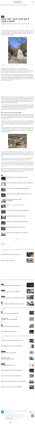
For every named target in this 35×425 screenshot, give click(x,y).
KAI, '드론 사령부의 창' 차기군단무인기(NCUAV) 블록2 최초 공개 (17, 210)
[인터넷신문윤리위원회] (31, 412)
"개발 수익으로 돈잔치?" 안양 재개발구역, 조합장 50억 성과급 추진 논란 (18, 193)
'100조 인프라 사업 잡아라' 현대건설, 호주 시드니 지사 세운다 (16, 232)
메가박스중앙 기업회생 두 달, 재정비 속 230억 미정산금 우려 (11, 370)
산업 (5, 5)
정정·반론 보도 (6, 412)
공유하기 (18, 239)
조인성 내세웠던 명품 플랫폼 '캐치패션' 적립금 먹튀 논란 (16, 216)
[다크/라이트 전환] (1, 2)
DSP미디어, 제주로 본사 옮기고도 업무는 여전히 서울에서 (11, 375)
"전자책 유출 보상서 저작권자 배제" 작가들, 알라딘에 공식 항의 (17, 221)
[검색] (3, 2)
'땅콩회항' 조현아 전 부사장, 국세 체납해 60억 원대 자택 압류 (16, 177)
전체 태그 (13, 412)
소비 (15, 5)
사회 (20, 5)
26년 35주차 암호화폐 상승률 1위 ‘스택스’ (8, 365)
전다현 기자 (2, 243)
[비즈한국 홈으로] (17, 2)
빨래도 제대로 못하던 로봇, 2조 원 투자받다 (8, 352)
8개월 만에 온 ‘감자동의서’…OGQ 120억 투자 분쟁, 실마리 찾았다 (7, 358)
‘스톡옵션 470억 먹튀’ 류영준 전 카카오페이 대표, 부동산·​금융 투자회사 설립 (19, 182)
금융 (7, 5)
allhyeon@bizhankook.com (4, 244)
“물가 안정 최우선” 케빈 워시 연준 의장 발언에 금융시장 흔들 (11, 340)
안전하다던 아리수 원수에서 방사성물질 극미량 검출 (10, 326)
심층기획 (3, 5)
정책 (12, 5)
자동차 (18, 5)
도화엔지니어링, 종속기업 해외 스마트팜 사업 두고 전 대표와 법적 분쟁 (13, 381)
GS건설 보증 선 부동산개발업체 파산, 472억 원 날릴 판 (15, 227)
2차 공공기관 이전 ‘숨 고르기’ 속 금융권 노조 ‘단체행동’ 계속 (11, 386)
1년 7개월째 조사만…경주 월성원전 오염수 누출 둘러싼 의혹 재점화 (9, 319)
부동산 (10, 5)
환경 (22, 5)
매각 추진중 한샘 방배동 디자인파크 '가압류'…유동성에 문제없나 (14, 200)
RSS (10, 412)
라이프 (26, 5)
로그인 (32, 2)
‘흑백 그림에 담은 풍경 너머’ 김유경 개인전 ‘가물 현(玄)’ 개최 (11, 346)
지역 (24, 5)
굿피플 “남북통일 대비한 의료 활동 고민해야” (9, 331)
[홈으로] (2, 411)
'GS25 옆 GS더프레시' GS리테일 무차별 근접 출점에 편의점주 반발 (17, 188)
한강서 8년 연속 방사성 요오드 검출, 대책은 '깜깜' (9, 313)
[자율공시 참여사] (32, 415)
